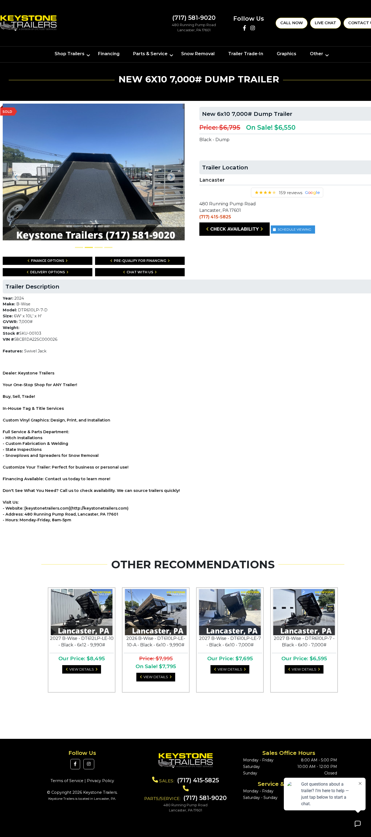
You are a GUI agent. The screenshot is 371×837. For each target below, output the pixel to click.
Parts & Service (150, 53)
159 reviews (290, 192)
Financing (109, 53)
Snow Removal (198, 53)
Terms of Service (67, 780)
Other (316, 53)
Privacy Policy (100, 780)
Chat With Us (140, 272)
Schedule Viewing (294, 229)
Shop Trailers (69, 53)
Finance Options (47, 261)
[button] (16, 177)
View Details (81, 669)
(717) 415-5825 (215, 216)
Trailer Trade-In (245, 53)
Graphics (286, 53)
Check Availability (234, 229)
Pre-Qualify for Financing (140, 261)
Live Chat (325, 22)
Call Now (291, 22)
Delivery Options (47, 272)
